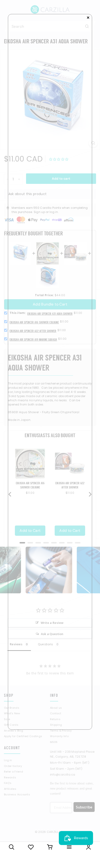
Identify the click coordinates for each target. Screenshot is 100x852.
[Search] (11, 847)
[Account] (88, 847)
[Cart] (50, 847)
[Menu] (69, 847)
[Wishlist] (30, 847)
